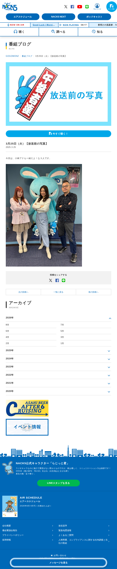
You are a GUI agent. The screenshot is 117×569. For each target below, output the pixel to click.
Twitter (66, 6)
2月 (7, 343)
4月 (7, 337)
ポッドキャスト (94, 16)
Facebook (72, 6)
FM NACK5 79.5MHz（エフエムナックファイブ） (10, 6)
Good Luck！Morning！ (45, 25)
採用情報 (6, 540)
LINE (87, 6)
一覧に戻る (58, 292)
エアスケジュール (23, 16)
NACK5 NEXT (58, 16)
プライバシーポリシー (13, 535)
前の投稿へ (93, 292)
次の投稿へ (23, 292)
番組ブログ (27, 56)
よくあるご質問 (65, 535)
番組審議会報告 (9, 530)
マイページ (97, 9)
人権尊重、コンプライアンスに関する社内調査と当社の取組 (83, 541)
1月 (62, 343)
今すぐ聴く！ (60, 133)
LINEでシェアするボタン (63, 280)
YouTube (79, 6)
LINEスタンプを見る (58, 483)
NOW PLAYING (71, 25)
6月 (7, 331)
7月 (62, 325)
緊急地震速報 (64, 530)
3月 (62, 337)
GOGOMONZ (12, 56)
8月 (7, 325)
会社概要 (6, 525)
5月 (62, 331)
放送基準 (62, 525)
